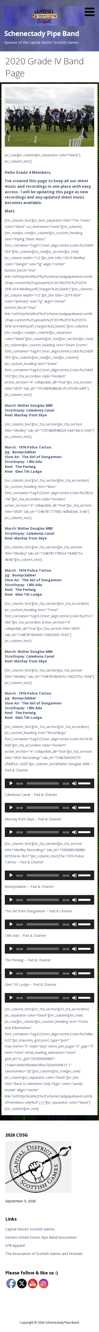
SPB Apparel (15, 1245)
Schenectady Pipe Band (41, 33)
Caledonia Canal (40, 410)
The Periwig (25, 466)
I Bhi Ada (34, 461)
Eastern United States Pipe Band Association (41, 1237)
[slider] (85, 783)
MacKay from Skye (30, 415)
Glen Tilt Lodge (28, 471)
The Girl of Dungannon (42, 456)
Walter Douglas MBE (35, 405)
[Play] (11, 783)
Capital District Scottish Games (30, 1229)
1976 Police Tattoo (35, 447)
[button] (91, 9)
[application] (49, 783)
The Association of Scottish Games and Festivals (44, 1253)
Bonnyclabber (24, 452)
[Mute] (74, 783)
